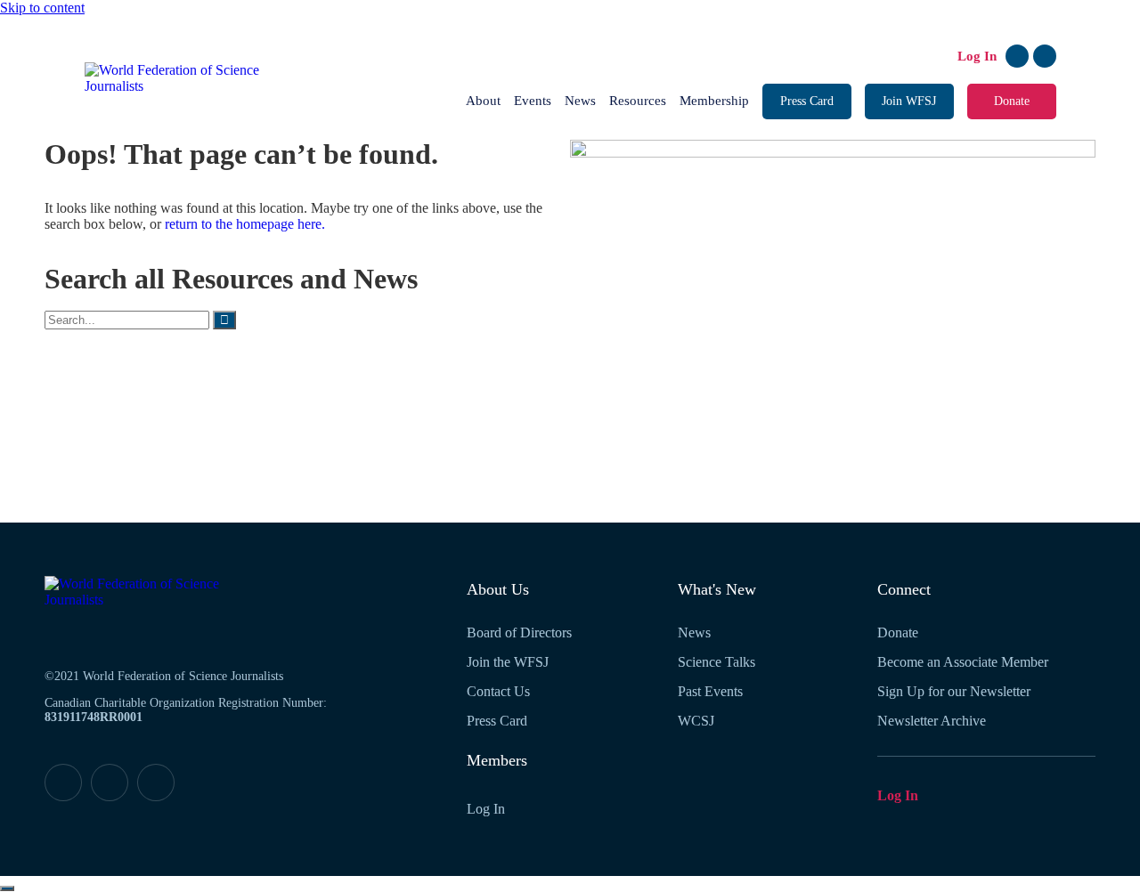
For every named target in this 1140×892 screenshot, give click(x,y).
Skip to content (42, 7)
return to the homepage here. (245, 223)
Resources (637, 100)
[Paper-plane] (156, 782)
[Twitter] (1044, 56)
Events (532, 100)
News (580, 100)
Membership (714, 100)
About (483, 100)
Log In (977, 56)
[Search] (224, 320)
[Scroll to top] (7, 888)
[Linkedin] (1017, 56)
